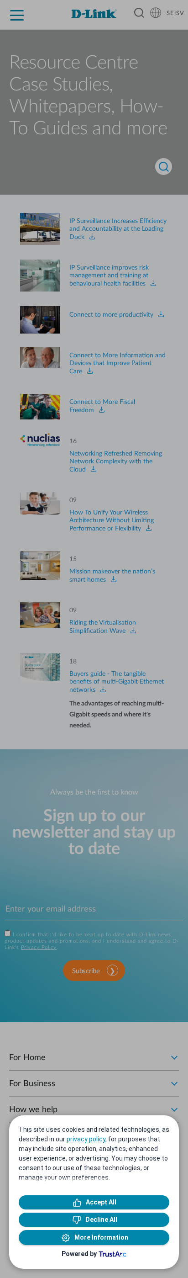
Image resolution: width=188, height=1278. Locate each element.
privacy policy (86, 1139)
